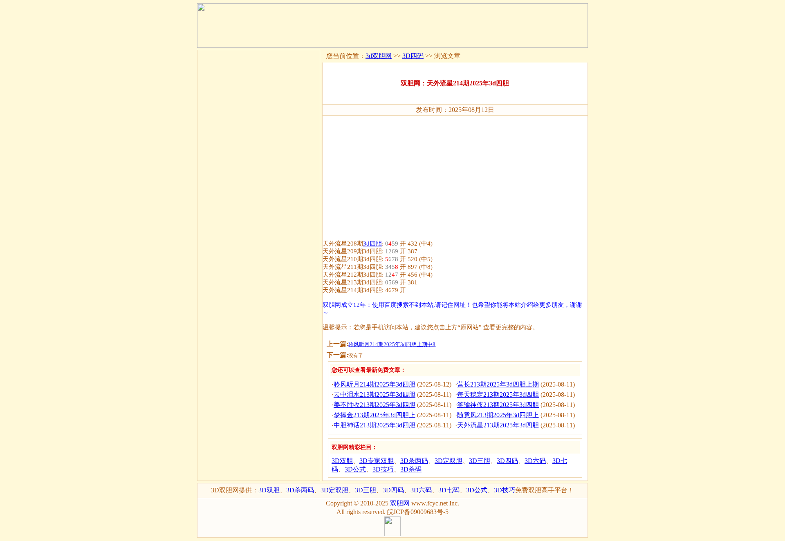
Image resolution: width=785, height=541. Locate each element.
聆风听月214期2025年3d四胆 (374, 384)
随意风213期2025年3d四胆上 (498, 414)
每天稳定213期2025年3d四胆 (498, 394)
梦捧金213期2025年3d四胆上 (374, 414)
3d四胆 (372, 243)
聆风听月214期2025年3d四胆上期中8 (391, 344)
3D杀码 (411, 469)
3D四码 (413, 55)
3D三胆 (479, 460)
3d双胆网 (379, 55)
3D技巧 (383, 469)
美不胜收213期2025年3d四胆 (374, 404)
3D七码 (449, 490)
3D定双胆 (448, 460)
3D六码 (535, 460)
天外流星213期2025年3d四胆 (498, 425)
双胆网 (400, 503)
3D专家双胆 (376, 460)
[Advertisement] (455, 174)
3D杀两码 (414, 460)
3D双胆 (342, 460)
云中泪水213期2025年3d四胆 (374, 394)
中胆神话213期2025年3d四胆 (374, 425)
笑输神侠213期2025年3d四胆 (498, 404)
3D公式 (355, 469)
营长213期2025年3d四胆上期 (498, 384)
